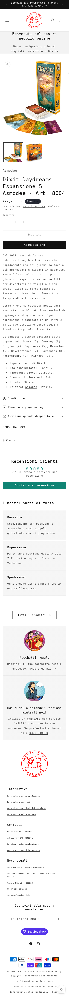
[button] (7, 20)
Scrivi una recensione (34, 485)
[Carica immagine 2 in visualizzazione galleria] (34, 152)
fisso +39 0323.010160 (19, 832)
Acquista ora (34, 244)
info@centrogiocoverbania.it (23, 844)
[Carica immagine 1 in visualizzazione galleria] (13, 152)
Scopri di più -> (43, 668)
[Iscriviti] (58, 919)
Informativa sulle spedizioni (23, 796)
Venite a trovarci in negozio (23, 850)
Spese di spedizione (34, 206)
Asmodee (31, 386)
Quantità (9, 215)
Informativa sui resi (18, 802)
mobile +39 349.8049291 (20, 838)
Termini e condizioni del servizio (26, 808)
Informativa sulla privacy (21, 814)
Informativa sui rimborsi (41, 976)
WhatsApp (34, 718)
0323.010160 (38, 733)
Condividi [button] (13, 440)
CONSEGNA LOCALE (16, 427)
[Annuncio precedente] (6, 4)
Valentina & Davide (43, 51)
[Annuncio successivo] (62, 4)
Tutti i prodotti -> (34, 615)
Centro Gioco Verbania (32, 971)
